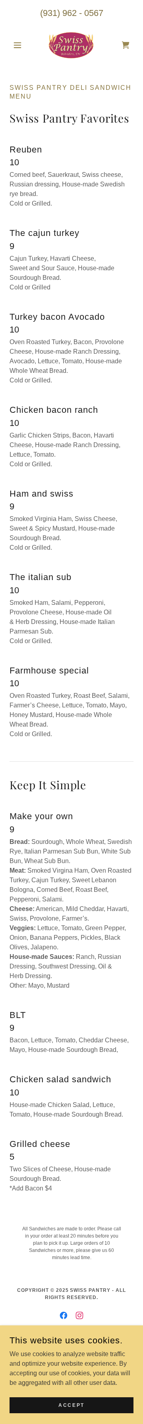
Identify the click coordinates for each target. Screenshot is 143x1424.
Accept (71, 1405)
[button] (19, 45)
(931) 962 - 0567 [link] (71, 13)
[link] (71, 45)
